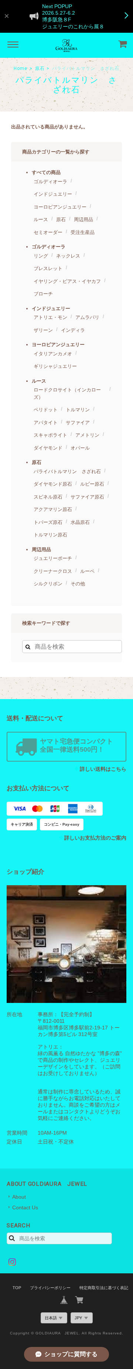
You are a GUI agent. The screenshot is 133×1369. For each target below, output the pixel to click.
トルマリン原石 (50, 535)
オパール (80, 448)
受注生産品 (83, 232)
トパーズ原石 (48, 522)
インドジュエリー (53, 194)
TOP (17, 1287)
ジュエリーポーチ (53, 558)
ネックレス (68, 256)
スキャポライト (50, 435)
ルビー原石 (92, 484)
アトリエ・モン (50, 317)
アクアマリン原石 (53, 509)
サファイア (78, 422)
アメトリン (87, 435)
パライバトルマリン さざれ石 (67, 471)
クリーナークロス (53, 571)
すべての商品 (46, 172)
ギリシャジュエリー (55, 366)
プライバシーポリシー (50, 1287)
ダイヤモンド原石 (53, 484)
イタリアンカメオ (53, 354)
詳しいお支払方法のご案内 (95, 838)
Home (20, 68)
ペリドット (46, 409)
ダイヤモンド (48, 448)
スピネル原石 (48, 497)
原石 (40, 68)
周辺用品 (83, 219)
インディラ (73, 330)
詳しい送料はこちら (103, 769)
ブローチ (43, 294)
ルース (41, 219)
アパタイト (46, 422)
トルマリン (78, 409)
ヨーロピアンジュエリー (60, 207)
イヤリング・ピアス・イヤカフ (67, 281)
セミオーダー (48, 232)
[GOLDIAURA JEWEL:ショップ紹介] (66, 944)
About (19, 1197)
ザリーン (43, 330)
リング (41, 256)
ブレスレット (48, 268)
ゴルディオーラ (50, 181)
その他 (78, 583)
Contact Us (25, 1207)
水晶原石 (80, 522)
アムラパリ (87, 317)
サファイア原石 (87, 497)
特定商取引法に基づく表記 (103, 1287)
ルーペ (87, 571)
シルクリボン (48, 583)
